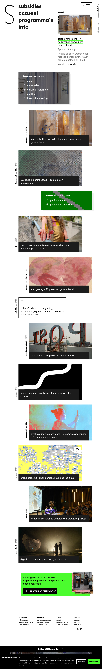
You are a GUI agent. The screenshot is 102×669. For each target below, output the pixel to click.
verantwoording (43, 622)
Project (16, 246)
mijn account (23, 620)
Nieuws (16, 394)
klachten (77, 622)
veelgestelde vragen (26, 622)
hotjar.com (50, 660)
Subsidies (30, 7)
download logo (24, 625)
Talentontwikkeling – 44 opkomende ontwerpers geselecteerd (70, 42)
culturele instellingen (38, 89)
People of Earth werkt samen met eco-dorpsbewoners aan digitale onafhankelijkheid (73, 56)
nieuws (64, 64)
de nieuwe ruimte (62, 625)
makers (31, 81)
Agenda (16, 476)
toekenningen (42, 625)
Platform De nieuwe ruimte (64, 204)
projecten (59, 620)
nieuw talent (33, 85)
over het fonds (16, 310)
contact (77, 620)
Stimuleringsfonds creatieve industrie (98, 18)
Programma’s (35, 20)
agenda (73, 64)
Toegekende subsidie (26, 135)
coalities (31, 94)
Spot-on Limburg (67, 49)
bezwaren (77, 625)
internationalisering (37, 98)
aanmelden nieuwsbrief (43, 591)
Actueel (28, 13)
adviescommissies (44, 620)
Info (23, 27)
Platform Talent (57, 200)
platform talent (60, 622)
